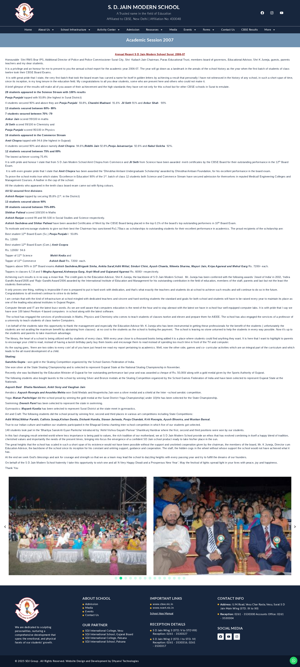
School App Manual (161, 613)
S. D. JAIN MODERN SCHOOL (144, 7)
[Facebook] (262, 12)
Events (188, 29)
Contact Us (228, 29)
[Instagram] (271, 12)
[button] (5, 526)
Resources (152, 29)
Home (28, 29)
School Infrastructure (73, 29)
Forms (206, 29)
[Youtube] (281, 12)
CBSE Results (249, 29)
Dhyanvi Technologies (125, 661)
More (267, 29)
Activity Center (106, 29)
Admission (133, 29)
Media (173, 29)
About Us (44, 29)
